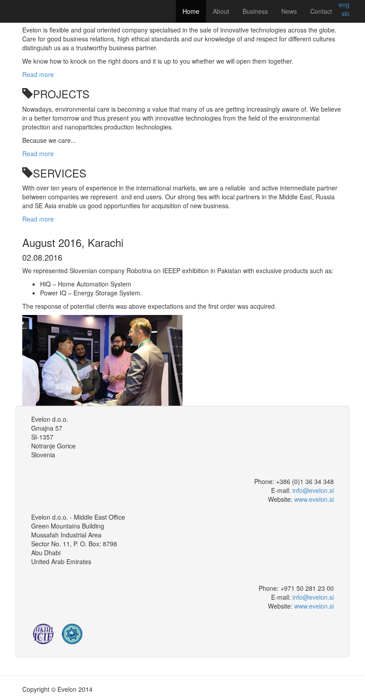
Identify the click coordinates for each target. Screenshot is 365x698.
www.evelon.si (314, 499)
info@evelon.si (313, 490)
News (289, 11)
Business (255, 11)
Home (190, 11)
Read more (38, 74)
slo (345, 13)
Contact (321, 11)
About (221, 11)
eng (344, 4)
